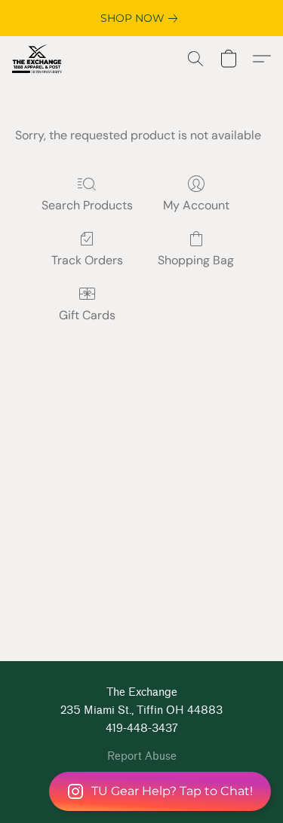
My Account (196, 205)
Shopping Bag (196, 260)
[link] (141, 18)
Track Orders (87, 260)
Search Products (87, 205)
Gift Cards (87, 315)
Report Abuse (142, 756)
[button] (141, 791)
